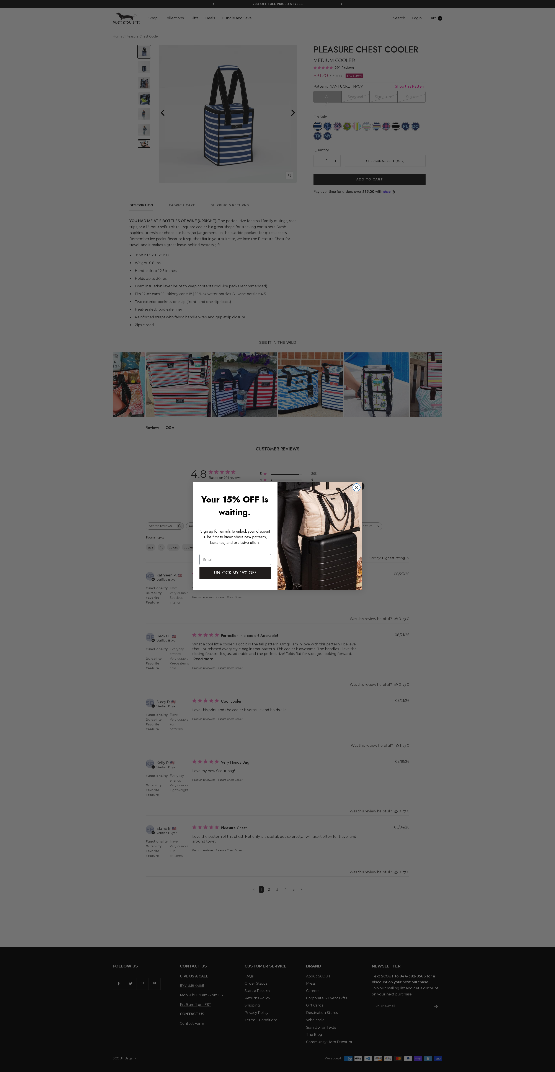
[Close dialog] (356, 487)
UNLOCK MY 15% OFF (235, 573)
